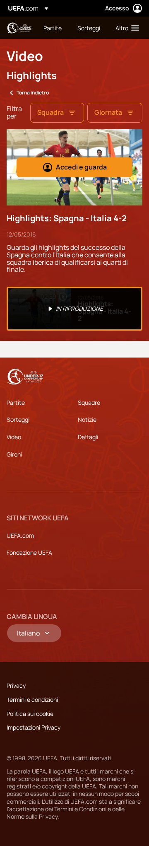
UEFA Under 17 (19, 28)
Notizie (87, 419)
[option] (74, 309)
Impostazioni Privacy (33, 727)
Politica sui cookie (30, 714)
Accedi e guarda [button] (81, 167)
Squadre (89, 402)
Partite (16, 402)
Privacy (16, 685)
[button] (125, 28)
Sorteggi (18, 419)
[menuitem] (53, 28)
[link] (52, 28)
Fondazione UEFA (29, 552)
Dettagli (88, 437)
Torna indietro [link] (33, 92)
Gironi (14, 454)
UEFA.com (20, 535)
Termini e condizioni (32, 699)
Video (14, 437)
